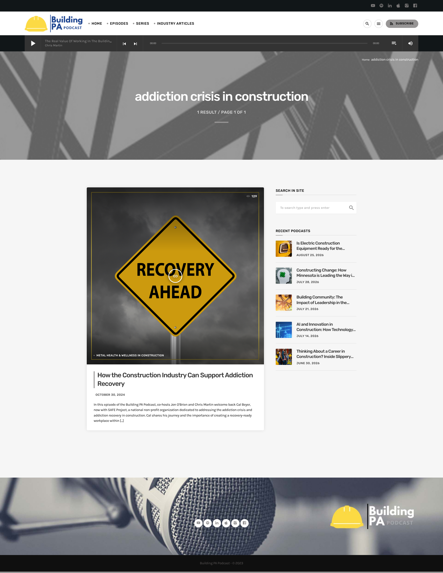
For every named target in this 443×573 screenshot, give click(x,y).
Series (142, 23)
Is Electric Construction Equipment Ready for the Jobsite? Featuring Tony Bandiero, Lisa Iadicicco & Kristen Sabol (319, 246)
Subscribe (401, 23)
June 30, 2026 (308, 363)
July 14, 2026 (307, 336)
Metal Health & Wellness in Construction (130, 355)
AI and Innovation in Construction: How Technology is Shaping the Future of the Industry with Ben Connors (324, 327)
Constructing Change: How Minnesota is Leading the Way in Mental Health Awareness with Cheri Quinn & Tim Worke (325, 273)
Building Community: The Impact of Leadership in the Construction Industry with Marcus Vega (321, 300)
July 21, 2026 (307, 309)
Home (97, 23)
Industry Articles (175, 23)
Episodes (119, 23)
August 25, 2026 (310, 255)
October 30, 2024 (110, 395)
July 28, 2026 (307, 282)
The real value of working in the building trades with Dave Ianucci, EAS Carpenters (112, 41)
